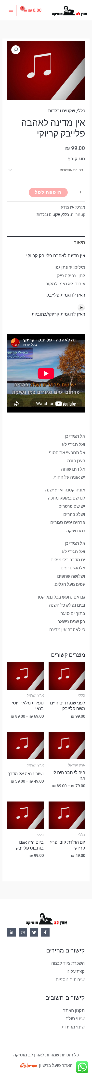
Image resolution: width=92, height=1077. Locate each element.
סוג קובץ (76, 158)
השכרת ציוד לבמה (68, 963)
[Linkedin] (11, 932)
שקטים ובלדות (61, 110)
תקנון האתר (74, 1010)
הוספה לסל (48, 192)
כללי (81, 110)
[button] (15, 49)
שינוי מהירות (73, 1026)
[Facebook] (45, 932)
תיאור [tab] (79, 242)
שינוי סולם (75, 1018)
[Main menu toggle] (10, 10)
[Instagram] (23, 932)
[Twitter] (34, 932)
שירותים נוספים (70, 979)
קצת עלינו (75, 971)
